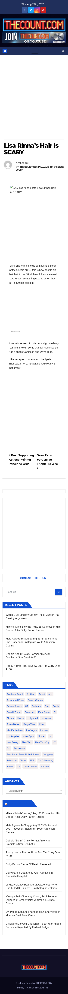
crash (56, 706)
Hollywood (33, 718)
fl (55, 712)
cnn (47, 706)
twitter (10, 766)
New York (27, 742)
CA (26, 706)
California (36, 706)
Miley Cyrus (28, 736)
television (12, 760)
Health (20, 718)
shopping (48, 754)
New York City (42, 742)
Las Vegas (31, 730)
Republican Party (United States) (23, 754)
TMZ (32, 760)
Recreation (19, 748)
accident (31, 694)
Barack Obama (35, 700)
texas (23, 760)
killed (41, 724)
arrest (42, 694)
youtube (45, 766)
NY (54, 742)
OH (8, 748)
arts (50, 694)
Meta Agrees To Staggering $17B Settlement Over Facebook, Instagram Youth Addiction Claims (31, 642)
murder (41, 736)
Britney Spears (14, 706)
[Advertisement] (34, 103)
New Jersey (13, 742)
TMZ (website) (45, 760)
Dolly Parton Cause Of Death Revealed (28, 864)
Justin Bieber (13, 724)
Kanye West (29, 724)
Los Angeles (13, 736)
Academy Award (15, 694)
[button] (63, 51)
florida (10, 718)
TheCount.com (19, 803)
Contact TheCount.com (37, 988)
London (44, 730)
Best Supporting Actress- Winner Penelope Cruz (21, 460)
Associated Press (15, 700)
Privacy (20, 988)
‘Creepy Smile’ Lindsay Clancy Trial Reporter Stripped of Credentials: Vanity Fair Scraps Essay (32, 900)
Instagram (46, 718)
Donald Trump (14, 712)
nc (50, 736)
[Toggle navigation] (34, 51)
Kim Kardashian (15, 730)
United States (30, 766)
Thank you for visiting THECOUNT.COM (34, 983)
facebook (30, 712)
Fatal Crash (44, 712)
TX (18, 766)
